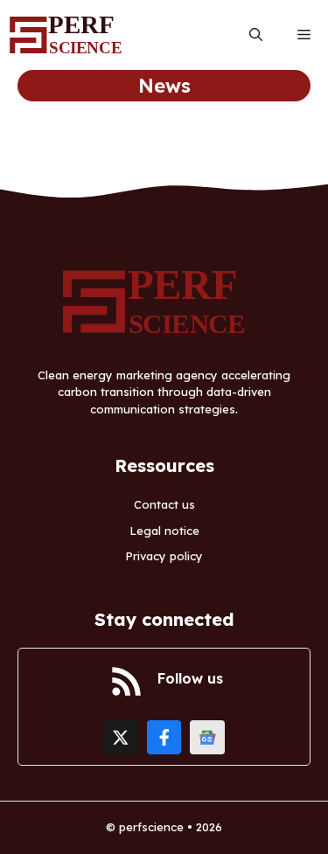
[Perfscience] (70, 35)
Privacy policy (164, 556)
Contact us (164, 504)
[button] (256, 35)
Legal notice (164, 531)
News (164, 85)
